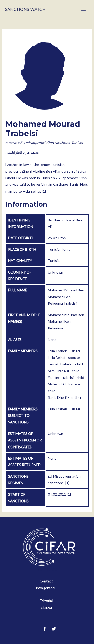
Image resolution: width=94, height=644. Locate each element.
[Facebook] (44, 629)
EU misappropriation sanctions (45, 142)
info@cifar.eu (46, 588)
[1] (44, 191)
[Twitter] (53, 629)
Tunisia (77, 142)
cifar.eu (46, 607)
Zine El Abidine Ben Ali (39, 171)
